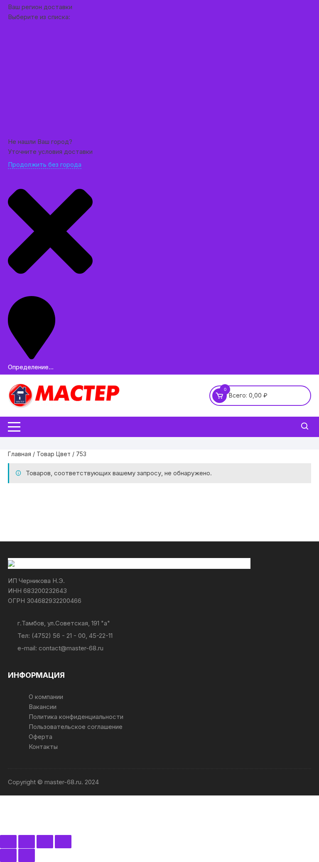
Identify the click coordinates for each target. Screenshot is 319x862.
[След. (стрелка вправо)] (26, 855)
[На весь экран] (26, 841)
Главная (19, 453)
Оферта (40, 737)
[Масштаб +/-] (8, 841)
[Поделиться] (45, 841)
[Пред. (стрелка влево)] (8, 855)
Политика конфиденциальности (76, 717)
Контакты (43, 747)
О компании (46, 697)
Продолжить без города (44, 164)
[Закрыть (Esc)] (63, 841)
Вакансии (42, 707)
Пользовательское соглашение (76, 727)
